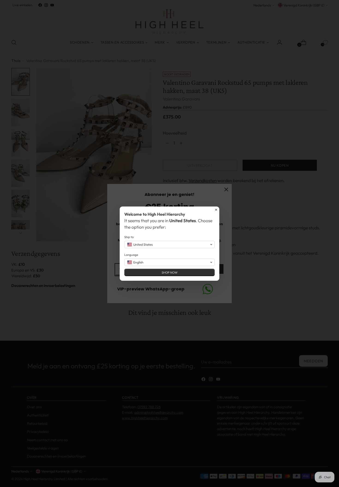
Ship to (129, 237)
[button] (169, 244)
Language (131, 255)
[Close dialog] (216, 209)
